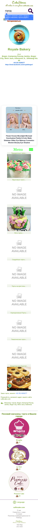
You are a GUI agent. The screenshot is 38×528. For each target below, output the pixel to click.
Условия (19, 514)
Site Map (19, 525)
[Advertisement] (19, 85)
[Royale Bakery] (19, 44)
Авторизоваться (14, 21)
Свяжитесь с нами (19, 512)
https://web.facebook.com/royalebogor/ (19, 64)
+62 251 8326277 (19, 62)
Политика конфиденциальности (19, 516)
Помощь (19, 517)
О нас (19, 510)
